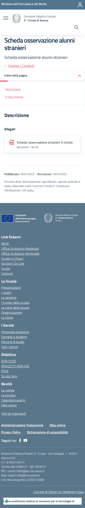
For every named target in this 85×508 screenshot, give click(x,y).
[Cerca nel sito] (76, 28)
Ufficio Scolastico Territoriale (20, 253)
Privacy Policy (11, 432)
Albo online (9, 405)
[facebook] (20, 440)
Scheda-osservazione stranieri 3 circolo (45, 142)
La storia (7, 317)
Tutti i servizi (9, 346)
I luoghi (6, 292)
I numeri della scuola (15, 302)
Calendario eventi (13, 400)
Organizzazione (11, 312)
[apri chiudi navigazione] (5, 18)
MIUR (5, 243)
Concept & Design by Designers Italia (58, 491)
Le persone (8, 297)
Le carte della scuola (15, 307)
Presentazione (11, 287)
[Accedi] (80, 4)
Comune (7, 273)
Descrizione (12, 89)
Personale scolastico (15, 331)
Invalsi (5, 268)
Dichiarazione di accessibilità (47, 432)
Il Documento (14, 97)
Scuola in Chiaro (12, 258)
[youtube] (25, 440)
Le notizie (7, 390)
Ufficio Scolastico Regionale (20, 248)
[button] (42, 75)
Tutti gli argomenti (13, 413)
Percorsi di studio (12, 341)
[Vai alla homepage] (16, 18)
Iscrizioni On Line (12, 263)
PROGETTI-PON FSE (15, 366)
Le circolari (8, 395)
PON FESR (8, 361)
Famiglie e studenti (14, 336)
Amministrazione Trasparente (22, 425)
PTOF (5, 371)
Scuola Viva (9, 376)
